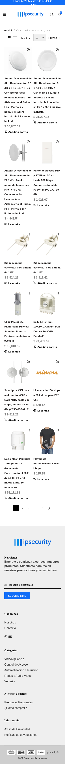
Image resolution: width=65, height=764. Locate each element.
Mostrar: (26, 38)
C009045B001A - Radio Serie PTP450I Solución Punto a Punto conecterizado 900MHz (17, 331)
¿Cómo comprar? (15, 707)
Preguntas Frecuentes (18, 702)
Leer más (14, 224)
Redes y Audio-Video (18, 675)
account (51, 14)
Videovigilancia (14, 659)
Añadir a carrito (18, 131)
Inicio (10, 30)
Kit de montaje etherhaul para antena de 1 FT (17, 267)
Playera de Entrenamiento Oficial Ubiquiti (46, 463)
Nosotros (10, 622)
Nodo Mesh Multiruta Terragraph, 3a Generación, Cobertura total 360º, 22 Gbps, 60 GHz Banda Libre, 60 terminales (17, 473)
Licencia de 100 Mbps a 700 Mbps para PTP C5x (46, 395)
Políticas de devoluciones (20, 734)
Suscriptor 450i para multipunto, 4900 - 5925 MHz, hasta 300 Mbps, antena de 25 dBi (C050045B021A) (16, 400)
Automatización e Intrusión (21, 670)
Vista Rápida (28, 50)
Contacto (10, 628)
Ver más (9, 681)
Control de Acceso (16, 664)
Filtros (52, 37)
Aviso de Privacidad (17, 729)
